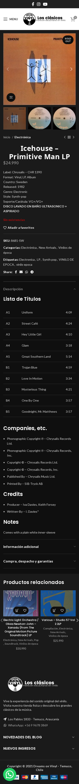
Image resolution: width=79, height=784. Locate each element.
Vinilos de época (28, 643)
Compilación (50, 628)
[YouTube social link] (45, 4)
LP (38, 259)
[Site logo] (44, 19)
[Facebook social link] (33, 4)
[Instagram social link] (39, 4)
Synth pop (50, 259)
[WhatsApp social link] (26, 272)
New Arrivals (47, 247)
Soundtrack (11, 643)
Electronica (27, 259)
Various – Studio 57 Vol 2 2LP (58, 622)
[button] (17, 610)
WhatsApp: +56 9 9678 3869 (28, 725)
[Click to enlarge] (11, 97)
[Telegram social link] (32, 272)
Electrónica (22, 137)
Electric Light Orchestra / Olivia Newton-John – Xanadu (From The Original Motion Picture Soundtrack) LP (21, 627)
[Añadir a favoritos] (25, 610)
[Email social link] (21, 272)
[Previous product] (65, 137)
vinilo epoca (24, 264)
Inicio (7, 137)
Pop (36, 640)
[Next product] (73, 137)
